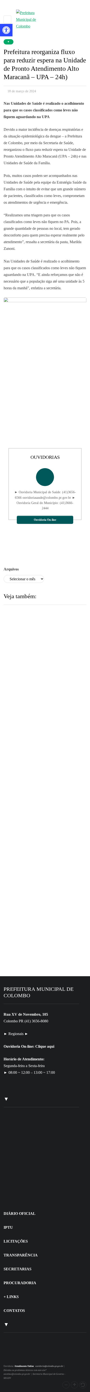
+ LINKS (11, 1297)
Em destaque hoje (36, 801)
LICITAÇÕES (16, 1241)
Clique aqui (44, 1046)
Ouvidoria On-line (45, 519)
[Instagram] (10, 1356)
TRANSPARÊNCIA (21, 1255)
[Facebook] (16, 1356)
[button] (66, 1384)
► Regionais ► (16, 1034)
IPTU (8, 1227)
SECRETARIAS (17, 1269)
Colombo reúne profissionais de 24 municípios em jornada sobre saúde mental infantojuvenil (45, 713)
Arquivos (11, 569)
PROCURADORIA (20, 1283)
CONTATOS (14, 1311)
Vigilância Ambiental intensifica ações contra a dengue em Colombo (42, 833)
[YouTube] (21, 1356)
